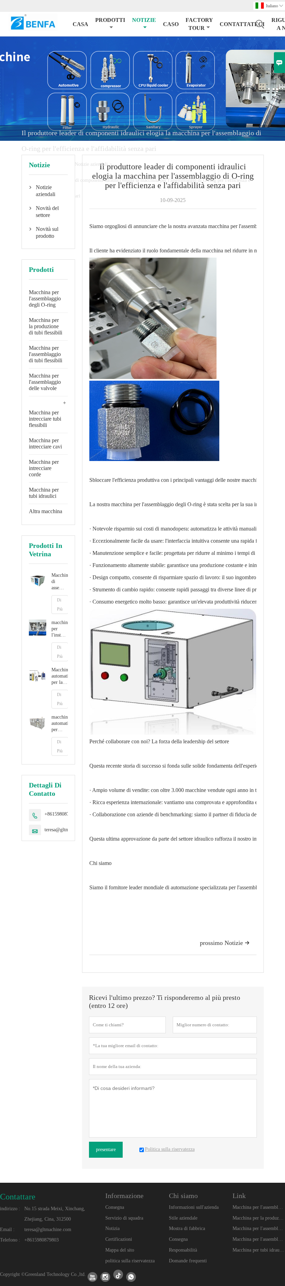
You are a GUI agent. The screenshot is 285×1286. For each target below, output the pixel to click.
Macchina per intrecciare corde (44, 468)
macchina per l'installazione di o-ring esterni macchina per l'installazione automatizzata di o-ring (59, 629)
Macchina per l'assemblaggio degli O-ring (45, 298)
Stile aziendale (183, 1218)
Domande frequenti (188, 1260)
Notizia (112, 1228)
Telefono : (10, 1240)
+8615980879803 (61, 814)
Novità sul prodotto (47, 232)
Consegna (114, 1207)
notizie (144, 20)
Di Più (60, 605)
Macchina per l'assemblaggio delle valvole (45, 382)
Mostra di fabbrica (187, 1228)
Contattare (17, 1196)
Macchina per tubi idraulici (44, 493)
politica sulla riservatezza (130, 1260)
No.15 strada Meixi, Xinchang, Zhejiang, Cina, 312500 (54, 1214)
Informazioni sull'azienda (194, 1207)
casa (80, 24)
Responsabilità (183, 1250)
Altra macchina (45, 511)
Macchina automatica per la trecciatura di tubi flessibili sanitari (59, 676)
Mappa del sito (119, 1250)
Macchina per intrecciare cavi (45, 443)
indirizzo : (10, 1208)
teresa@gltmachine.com (47, 1229)
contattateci (242, 24)
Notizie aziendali (91, 164)
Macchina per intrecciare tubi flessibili (45, 419)
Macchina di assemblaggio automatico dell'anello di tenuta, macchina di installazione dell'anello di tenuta (59, 582)
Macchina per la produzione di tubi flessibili (45, 326)
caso (171, 24)
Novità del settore (47, 211)
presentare (106, 1149)
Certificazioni (118, 1239)
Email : (7, 1229)
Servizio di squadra (124, 1218)
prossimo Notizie (225, 942)
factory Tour (199, 24)
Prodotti (110, 20)
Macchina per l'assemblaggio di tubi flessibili (45, 354)
